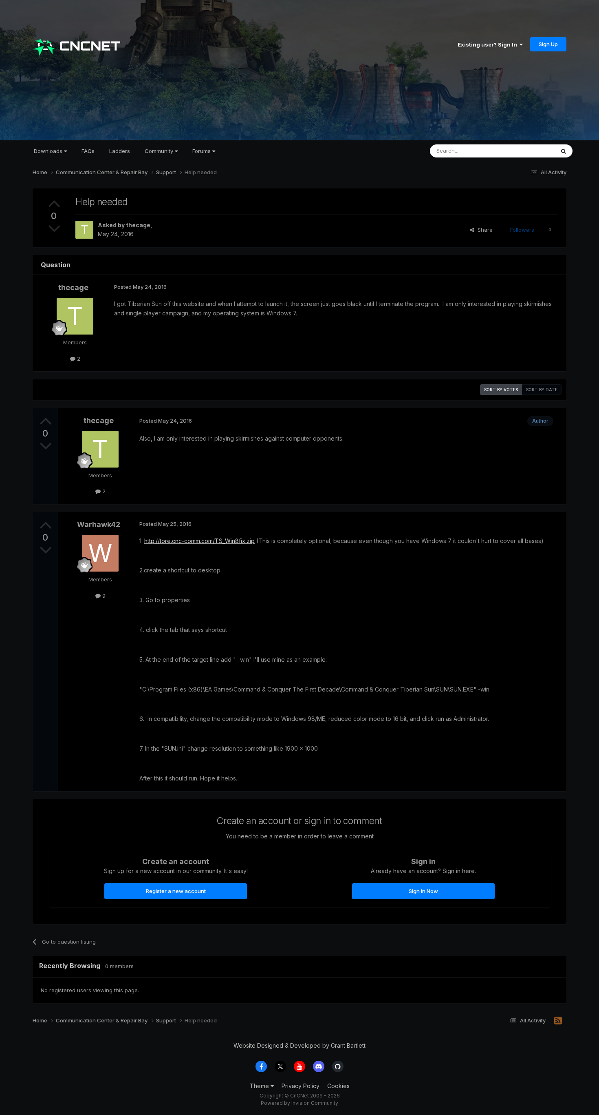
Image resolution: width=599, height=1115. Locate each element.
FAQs (88, 151)
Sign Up (548, 44)
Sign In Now (423, 891)
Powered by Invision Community (299, 1103)
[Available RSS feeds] (558, 1020)
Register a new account (176, 891)
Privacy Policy (300, 1085)
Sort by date (541, 389)
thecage (138, 225)
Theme (260, 1085)
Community (160, 151)
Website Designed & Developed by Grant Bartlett (299, 1045)
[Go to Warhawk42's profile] (100, 553)
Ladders (119, 151)
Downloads (49, 151)
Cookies (338, 1085)
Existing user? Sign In (489, 44)
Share (483, 229)
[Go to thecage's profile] (84, 230)
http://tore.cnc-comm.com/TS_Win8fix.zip (199, 540)
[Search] (564, 150)
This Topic (531, 151)
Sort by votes (501, 389)
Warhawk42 (98, 524)
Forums (202, 151)
